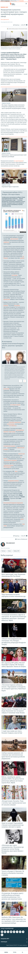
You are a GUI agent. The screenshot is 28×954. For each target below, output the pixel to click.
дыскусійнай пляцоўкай (10, 460)
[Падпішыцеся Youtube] (11, 932)
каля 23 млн (21, 454)
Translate (21, 0)
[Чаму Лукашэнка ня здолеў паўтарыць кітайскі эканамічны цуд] (14, 586)
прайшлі (5, 305)
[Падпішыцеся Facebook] (5, 932)
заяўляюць (6, 242)
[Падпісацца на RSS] (2, 935)
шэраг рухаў (12, 431)
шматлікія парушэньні (15, 422)
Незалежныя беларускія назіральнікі (13, 503)
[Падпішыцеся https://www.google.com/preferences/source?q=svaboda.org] (2, 932)
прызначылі (6, 299)
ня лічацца (14, 275)
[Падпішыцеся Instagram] (20, 932)
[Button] (16, 25)
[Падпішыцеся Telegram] (23, 932)
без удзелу (17, 305)
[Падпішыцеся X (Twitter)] (8, 932)
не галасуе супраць (15, 404)
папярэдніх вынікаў (13, 480)
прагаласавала (14, 239)
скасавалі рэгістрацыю (9, 446)
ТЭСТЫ (14, 952)
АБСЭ (22, 519)
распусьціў (6, 388)
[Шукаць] (22, 952)
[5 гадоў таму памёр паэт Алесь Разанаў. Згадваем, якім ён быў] (14, 722)
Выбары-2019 (4, 7)
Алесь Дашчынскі (5, 19)
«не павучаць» (13, 425)
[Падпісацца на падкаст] (14, 932)
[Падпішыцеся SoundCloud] (17, 932)
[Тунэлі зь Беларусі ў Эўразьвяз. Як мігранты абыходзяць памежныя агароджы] (14, 863)
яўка (16, 471)
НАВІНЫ (6, 952)
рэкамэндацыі (11, 424)
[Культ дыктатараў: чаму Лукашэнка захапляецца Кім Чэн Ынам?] (14, 566)
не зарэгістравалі (18, 161)
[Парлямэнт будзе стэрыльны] (14, 176)
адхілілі (22, 258)
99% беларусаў (7, 467)
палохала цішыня (8, 465)
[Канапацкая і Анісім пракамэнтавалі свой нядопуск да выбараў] (14, 145)
